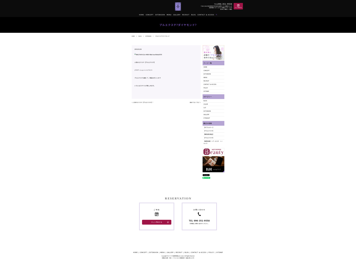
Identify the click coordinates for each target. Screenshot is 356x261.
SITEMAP (206, 91)
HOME (141, 15)
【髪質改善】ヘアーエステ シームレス (213, 142)
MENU (169, 15)
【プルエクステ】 (208, 131)
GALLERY (176, 15)
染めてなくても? (194, 102)
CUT (204, 108)
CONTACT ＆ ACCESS (205, 15)
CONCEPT (150, 15)
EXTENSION (160, 15)
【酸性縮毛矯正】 (208, 134)
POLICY (205, 88)
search (216, 14)
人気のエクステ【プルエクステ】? (143, 102)
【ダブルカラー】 (208, 127)
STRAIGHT (206, 118)
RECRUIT (185, 15)
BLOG (193, 15)
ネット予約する (156, 222)
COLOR (205, 104)
